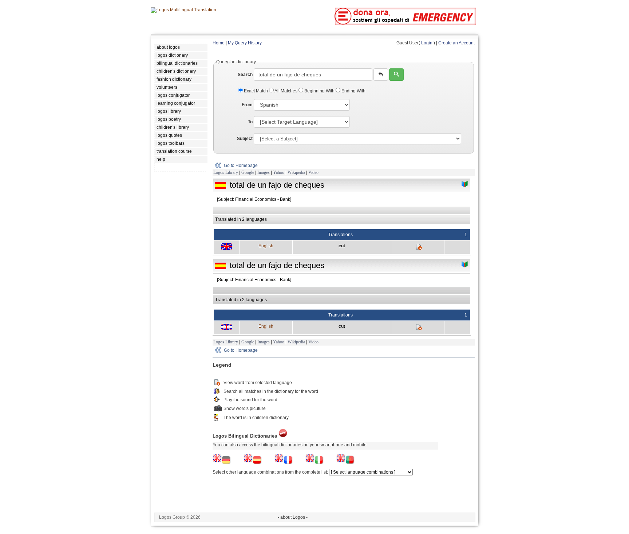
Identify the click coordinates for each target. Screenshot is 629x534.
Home (219, 42)
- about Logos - (293, 517)
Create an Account (456, 42)
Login (426, 42)
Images (263, 172)
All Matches (286, 90)
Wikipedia (296, 172)
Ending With (352, 90)
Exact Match (256, 90)
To (250, 121)
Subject (245, 138)
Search (245, 74)
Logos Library (225, 172)
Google (247, 172)
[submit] (396, 74)
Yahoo (278, 172)
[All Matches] (464, 184)
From (247, 104)
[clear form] (380, 74)
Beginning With (319, 90)
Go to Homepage (241, 165)
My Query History (245, 42)
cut (342, 245)
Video (313, 172)
